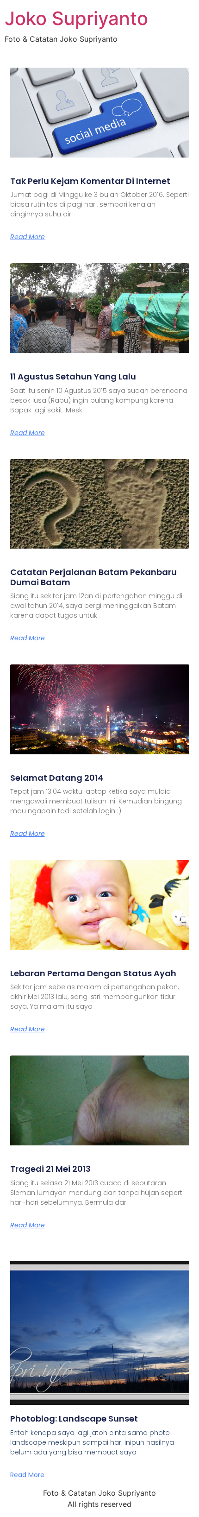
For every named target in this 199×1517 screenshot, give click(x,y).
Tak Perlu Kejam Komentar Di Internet (90, 181)
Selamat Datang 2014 (56, 778)
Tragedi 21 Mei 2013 (50, 1169)
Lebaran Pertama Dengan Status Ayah (93, 973)
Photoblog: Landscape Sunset (74, 1418)
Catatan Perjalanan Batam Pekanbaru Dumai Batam (93, 577)
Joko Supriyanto (76, 18)
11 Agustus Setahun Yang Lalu (73, 376)
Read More (27, 237)
